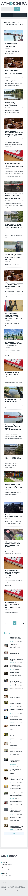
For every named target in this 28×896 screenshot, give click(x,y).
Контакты (17, 894)
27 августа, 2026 (18, 722)
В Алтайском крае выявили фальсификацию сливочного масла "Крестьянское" (16, 819)
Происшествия (13, 764)
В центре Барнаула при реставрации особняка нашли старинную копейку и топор (16, 674)
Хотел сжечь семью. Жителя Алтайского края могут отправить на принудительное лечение (14, 196)
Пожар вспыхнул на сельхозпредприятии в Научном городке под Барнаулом (15, 760)
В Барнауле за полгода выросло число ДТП (14, 652)
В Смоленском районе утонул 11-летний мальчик (13, 457)
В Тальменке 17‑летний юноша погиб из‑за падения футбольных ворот (13, 343)
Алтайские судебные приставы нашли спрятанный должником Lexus (16, 690)
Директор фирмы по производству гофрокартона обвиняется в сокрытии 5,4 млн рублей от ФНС (14, 133)
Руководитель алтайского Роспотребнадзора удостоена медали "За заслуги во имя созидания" (16, 771)
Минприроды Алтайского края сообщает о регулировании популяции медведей (16, 703)
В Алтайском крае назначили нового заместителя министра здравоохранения (16, 744)
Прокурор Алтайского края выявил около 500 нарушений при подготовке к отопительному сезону (16, 752)
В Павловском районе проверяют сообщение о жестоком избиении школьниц (12, 573)
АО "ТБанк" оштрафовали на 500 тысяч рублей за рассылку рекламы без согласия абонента (16, 810)
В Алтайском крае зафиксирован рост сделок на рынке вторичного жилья (16, 826)
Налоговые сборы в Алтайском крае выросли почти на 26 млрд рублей (15, 646)
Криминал (12, 662)
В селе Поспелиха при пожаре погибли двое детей (13, 515)
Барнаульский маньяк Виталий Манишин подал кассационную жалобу (16, 659)
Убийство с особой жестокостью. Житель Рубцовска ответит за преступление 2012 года (12, 605)
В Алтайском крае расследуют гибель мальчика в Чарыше (11, 104)
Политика (12, 669)
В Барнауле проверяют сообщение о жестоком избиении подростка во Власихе (12, 544)
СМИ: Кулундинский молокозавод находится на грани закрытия (13, 44)
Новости (7, 633)
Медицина (12, 747)
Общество (12, 641)
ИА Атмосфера (14, 3)
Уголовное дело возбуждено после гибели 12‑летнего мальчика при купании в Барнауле (14, 257)
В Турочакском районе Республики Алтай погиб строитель (12, 374)
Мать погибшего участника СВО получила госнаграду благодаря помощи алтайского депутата (16, 794)
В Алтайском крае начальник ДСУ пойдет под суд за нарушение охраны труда (14, 284)
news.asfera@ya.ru (6, 869)
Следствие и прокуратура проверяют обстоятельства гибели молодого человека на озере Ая (13, 226)
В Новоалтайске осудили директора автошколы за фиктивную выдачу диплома (14, 164)
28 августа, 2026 (18, 641)
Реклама (11, 894)
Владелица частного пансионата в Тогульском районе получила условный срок (13, 73)
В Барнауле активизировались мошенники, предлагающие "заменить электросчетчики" (16, 803)
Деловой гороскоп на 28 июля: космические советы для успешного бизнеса (16, 711)
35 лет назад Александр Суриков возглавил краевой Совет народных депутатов (16, 667)
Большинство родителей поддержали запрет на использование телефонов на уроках (16, 727)
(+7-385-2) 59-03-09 (7, 864)
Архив (14, 833)
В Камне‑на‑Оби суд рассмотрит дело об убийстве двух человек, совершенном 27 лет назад (13, 316)
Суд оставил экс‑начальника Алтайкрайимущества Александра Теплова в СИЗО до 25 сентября (16, 682)
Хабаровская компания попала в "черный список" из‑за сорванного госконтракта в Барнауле (16, 638)
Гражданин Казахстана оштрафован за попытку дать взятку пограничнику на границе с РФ (16, 718)
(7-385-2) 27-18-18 (6, 875)
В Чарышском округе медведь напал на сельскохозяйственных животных (16, 736)
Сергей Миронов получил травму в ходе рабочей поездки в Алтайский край (15, 787)
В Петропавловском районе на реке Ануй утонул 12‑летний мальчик (13, 401)
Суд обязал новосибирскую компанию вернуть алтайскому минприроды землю (16, 779)
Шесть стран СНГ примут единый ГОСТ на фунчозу (15, 697)
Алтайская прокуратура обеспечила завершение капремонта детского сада (13, 486)
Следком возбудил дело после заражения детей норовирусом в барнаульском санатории (13, 427)
